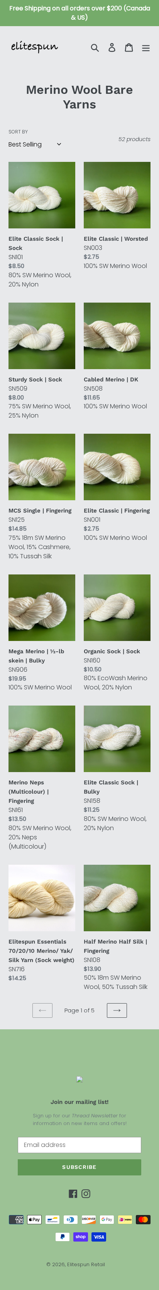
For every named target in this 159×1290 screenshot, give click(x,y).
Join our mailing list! (79, 1102)
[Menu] (145, 47)
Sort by (18, 131)
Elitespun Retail (86, 1264)
